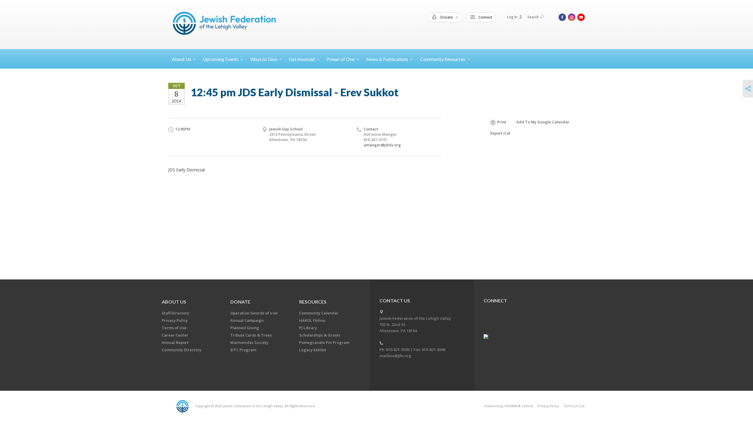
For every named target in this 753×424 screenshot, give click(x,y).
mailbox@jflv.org (395, 355)
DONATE (240, 301)
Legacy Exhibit (312, 349)
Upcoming (221, 59)
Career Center (175, 335)
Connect (485, 17)
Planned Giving (244, 327)
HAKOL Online (312, 320)
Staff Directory (175, 313)
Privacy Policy (175, 320)
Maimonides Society (249, 342)
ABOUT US (174, 301)
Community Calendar (319, 313)
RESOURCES (312, 301)
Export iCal (500, 133)
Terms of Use (174, 327)
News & (387, 59)
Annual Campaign (247, 320)
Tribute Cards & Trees (251, 335)
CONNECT (495, 300)
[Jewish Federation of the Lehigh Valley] (225, 24)
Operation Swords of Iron (254, 313)
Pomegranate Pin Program (324, 342)
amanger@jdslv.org (382, 145)
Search (533, 16)
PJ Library (308, 327)
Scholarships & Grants (319, 335)
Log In (512, 16)
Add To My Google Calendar (542, 122)
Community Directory (181, 349)
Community (442, 59)
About (181, 59)
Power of (340, 59)
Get (302, 59)
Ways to (263, 59)
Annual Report (175, 342)
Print (501, 122)
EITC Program (243, 349)
